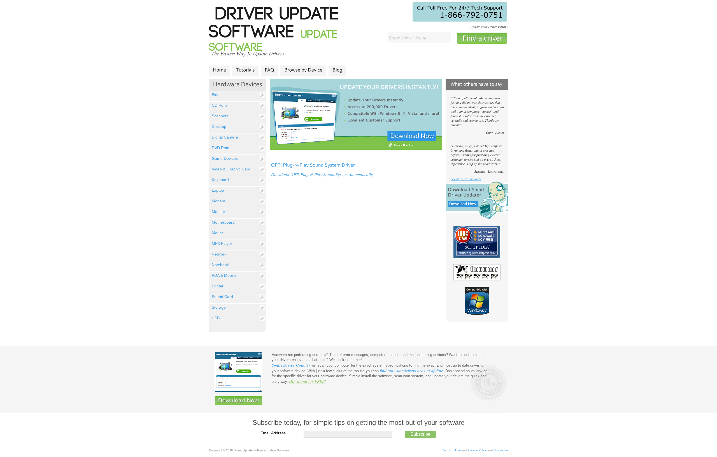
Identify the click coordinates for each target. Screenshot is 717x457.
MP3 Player (222, 243)
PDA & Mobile (224, 275)
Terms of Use (451, 450)
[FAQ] (269, 70)
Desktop (219, 126)
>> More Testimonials (466, 179)
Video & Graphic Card (231, 169)
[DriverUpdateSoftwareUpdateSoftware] (277, 29)
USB (216, 318)
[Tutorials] (245, 70)
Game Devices (225, 158)
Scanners (220, 116)
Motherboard (223, 222)
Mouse (218, 233)
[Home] (219, 70)
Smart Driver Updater (291, 365)
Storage (219, 307)
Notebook (220, 265)
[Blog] (337, 70)
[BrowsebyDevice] (303, 70)
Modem (218, 201)
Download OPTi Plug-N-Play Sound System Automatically (322, 174)
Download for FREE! (307, 381)
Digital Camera (225, 137)
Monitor (218, 211)
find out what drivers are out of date (411, 370)
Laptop (218, 190)
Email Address (273, 433)
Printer (218, 286)
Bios (215, 94)
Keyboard (220, 179)
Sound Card (222, 296)
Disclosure (500, 450)
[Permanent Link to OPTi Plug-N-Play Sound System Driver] (313, 164)
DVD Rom (220, 148)
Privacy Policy (477, 450)
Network (219, 254)
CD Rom (219, 105)
